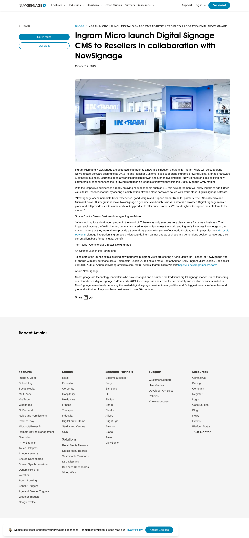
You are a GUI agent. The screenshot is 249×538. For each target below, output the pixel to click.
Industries (75, 5)
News (195, 415)
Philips (110, 399)
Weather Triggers (29, 496)
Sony (109, 383)
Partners (130, 5)
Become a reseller (116, 377)
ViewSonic (112, 442)
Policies (154, 396)
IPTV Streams (27, 442)
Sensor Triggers (28, 485)
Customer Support (160, 379)
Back (27, 26)
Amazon (111, 426)
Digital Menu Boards (74, 450)
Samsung (111, 388)
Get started (219, 5)
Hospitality (68, 394)
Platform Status (201, 426)
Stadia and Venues (73, 426)
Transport (68, 410)
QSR (65, 431)
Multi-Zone (25, 394)
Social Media (27, 388)
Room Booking (28, 480)
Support (187, 5)
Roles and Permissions (33, 415)
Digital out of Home (73, 421)
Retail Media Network (75, 445)
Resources (144, 5)
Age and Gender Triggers (34, 491)
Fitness (66, 404)
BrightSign (112, 421)
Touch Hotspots (28, 448)
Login (195, 399)
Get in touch (44, 36)
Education (68, 383)
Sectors (67, 372)
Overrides (24, 437)
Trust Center (201, 432)
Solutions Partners (119, 372)
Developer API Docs (161, 390)
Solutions (93, 5)
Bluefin (110, 410)
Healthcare (68, 399)
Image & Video (28, 377)
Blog (195, 410)
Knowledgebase (159, 401)
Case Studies (114, 5)
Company (198, 388)
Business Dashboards (75, 467)
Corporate (68, 388)
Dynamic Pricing (29, 469)
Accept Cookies (159, 529)
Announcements (28, 453)
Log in (198, 5)
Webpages (25, 404)
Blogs (79, 26)
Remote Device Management (36, 431)
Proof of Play (26, 421)
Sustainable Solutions (75, 456)
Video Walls (69, 472)
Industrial (67, 415)
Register (197, 394)
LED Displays (70, 461)
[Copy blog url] (91, 297)
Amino (109, 437)
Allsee (109, 415)
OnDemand (26, 410)
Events (196, 421)
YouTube (24, 399)
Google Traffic (27, 502)
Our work (44, 45)
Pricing (196, 383)
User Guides (156, 385)
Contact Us (199, 377)
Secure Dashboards (31, 458)
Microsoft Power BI (30, 426)
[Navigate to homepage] (32, 5)
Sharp (109, 404)
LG (107, 394)
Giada (109, 431)
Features (56, 5)
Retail (65, 377)
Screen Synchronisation (33, 464)
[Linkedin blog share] (86, 297)
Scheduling (26, 383)
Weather (24, 475)
